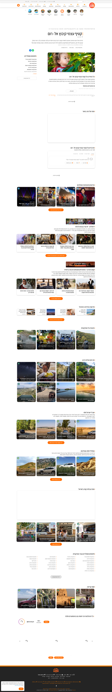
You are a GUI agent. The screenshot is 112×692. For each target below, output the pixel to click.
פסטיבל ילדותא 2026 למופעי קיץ (86, 204)
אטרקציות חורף (72, 568)
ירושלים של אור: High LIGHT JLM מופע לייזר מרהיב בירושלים (27, 204)
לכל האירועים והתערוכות (56, 210)
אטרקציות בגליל (33, 566)
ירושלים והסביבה (54, 678)
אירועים (52, 676)
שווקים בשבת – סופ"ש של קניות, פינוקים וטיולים (46, 342)
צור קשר (71, 674)
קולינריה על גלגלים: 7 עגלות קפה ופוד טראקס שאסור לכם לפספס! (86, 539)
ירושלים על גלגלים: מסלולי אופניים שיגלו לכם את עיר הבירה (27, 247)
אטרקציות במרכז (52, 563)
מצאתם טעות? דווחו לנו (52, 95)
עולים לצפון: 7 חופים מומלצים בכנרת (67, 399)
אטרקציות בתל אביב (51, 565)
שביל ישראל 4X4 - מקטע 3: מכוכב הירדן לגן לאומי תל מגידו (46, 437)
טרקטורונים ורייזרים (51, 568)
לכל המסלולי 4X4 (56, 479)
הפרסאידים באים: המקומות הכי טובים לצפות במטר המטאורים (27, 379)
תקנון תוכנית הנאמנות (52, 688)
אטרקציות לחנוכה (90, 565)
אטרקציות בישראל (32, 61)
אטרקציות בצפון (71, 563)
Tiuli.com (74, 690)
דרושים (65, 674)
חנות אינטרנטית (49, 674)
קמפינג (43, 676)
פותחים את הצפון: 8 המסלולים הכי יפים (66, 379)
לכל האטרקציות (27, 78)
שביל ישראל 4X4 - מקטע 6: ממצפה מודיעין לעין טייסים (26, 437)
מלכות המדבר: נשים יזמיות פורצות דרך (27, 291)
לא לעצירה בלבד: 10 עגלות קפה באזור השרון (47, 539)
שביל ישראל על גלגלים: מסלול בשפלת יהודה (28, 606)
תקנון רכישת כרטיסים (61, 688)
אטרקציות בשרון (52, 566)
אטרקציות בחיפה (32, 565)
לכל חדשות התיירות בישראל (56, 319)
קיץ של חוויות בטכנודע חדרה (47, 204)
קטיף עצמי (71, 47)
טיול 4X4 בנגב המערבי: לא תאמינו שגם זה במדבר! (66, 473)
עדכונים (75, 153)
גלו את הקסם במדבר (56, 298)
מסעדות (48, 676)
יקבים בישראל (52, 560)
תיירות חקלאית (64, 47)
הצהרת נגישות (45, 688)
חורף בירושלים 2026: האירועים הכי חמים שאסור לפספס (86, 247)
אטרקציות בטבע (79, 47)
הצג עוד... (71, 91)
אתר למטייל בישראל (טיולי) (52, 690)
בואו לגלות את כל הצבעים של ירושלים (56, 255)
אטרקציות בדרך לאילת (89, 570)
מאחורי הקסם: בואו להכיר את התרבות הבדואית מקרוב (86, 291)
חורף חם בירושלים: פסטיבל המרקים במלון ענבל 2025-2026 (67, 247)
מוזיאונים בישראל (90, 563)
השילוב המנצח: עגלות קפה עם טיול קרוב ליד (26, 539)
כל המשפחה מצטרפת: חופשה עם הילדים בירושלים (86, 379)
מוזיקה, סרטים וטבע (69, 607)
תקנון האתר (68, 688)
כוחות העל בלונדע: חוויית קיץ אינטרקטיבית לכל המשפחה (67, 204)
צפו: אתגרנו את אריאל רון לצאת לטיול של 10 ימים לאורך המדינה (47, 399)
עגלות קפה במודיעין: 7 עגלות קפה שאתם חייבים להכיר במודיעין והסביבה (66, 539)
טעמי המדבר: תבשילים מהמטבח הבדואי (46, 379)
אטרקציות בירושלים (71, 565)
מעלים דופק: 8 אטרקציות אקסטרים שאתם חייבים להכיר (26, 342)
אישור (21, 688)
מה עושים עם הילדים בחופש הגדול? (86, 606)
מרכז (60, 678)
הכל (92, 153)
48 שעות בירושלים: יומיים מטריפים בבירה (47, 247)
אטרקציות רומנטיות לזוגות (50, 558)
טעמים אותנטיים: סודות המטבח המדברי (68, 291)
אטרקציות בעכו (72, 566)
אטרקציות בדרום (33, 563)
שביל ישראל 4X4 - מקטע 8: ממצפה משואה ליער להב (86, 437)
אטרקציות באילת (90, 566)
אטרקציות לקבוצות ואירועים (88, 560)
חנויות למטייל (58, 674)
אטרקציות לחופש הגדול (31, 59)
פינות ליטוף (34, 560)
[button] (25, 10)
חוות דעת (87, 153)
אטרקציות (68, 676)
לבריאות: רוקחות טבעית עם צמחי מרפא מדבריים (47, 291)
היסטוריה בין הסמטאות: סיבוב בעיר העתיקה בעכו (85, 399)
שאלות (81, 153)
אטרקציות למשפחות (32, 69)
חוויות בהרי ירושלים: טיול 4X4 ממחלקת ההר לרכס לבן (47, 473)
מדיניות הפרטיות (18, 685)
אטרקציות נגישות (32, 558)
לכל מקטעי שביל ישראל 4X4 (56, 442)
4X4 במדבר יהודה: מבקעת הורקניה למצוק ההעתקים (26, 473)
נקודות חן (57, 676)
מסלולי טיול (62, 676)
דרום (49, 678)
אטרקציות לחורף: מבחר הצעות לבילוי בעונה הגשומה (67, 342)
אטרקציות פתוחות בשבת (31, 65)
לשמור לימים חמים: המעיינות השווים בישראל (28, 399)
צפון (63, 678)
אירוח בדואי (34, 568)
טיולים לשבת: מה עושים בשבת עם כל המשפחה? (86, 342)
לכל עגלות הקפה (56, 544)
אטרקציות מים (33, 63)
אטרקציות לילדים (32, 67)
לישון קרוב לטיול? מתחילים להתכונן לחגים (48, 606)
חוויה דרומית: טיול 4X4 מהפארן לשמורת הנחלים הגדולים (87, 473)
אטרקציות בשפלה (90, 568)
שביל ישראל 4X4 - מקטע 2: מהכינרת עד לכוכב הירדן (66, 437)
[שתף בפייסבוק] (30, 50)
